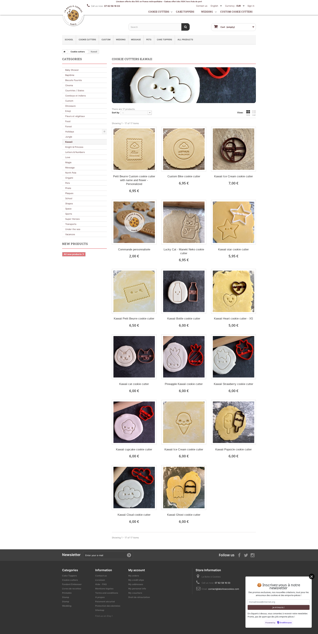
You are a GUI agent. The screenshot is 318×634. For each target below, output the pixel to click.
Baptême (69, 75)
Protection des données (107, 606)
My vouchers (135, 593)
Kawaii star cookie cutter (233, 249)
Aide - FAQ (101, 584)
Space (68, 208)
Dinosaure (70, 106)
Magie (68, 162)
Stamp (65, 597)
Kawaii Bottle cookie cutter (183, 318)
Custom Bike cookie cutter (183, 176)
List (254, 115)
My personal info (137, 588)
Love (67, 157)
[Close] (312, 576)
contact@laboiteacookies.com (223, 589)
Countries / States (74, 90)
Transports (70, 224)
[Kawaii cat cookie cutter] (134, 356)
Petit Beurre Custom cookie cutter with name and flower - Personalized (134, 180)
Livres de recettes (71, 588)
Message (136, 39)
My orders (133, 575)
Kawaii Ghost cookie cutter (183, 514)
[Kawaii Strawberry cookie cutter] (233, 356)
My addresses (135, 584)
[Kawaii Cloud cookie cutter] (134, 487)
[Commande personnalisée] (134, 222)
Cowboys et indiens (75, 95)
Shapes (69, 203)
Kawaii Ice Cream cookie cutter (233, 176)
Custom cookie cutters (236, 11)
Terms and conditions (106, 593)
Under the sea (72, 229)
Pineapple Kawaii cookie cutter (184, 384)
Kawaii (69, 142)
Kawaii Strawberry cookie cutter (233, 384)
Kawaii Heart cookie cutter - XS (233, 318)
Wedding (207, 11)
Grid (248, 115)
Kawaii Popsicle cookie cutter (233, 449)
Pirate (68, 188)
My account (136, 570)
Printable (67, 593)
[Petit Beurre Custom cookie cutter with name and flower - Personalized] (134, 149)
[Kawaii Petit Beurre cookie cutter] (134, 291)
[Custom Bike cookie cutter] (184, 149)
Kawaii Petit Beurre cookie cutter (134, 318)
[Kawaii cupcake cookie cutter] (134, 422)
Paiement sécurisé (105, 601)
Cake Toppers (164, 39)
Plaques (69, 193)
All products (185, 39)
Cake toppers (185, 11)
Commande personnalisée (134, 249)
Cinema (69, 85)
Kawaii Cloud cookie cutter (134, 514)
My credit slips (136, 580)
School (69, 39)
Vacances (70, 234)
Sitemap (99, 610)
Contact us (201, 5)
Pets (148, 39)
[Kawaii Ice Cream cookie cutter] (233, 149)
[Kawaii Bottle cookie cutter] (184, 291)
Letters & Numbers (75, 152)
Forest (68, 126)
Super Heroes (72, 219)
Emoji (68, 111)
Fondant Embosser (72, 584)
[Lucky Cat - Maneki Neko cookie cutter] (184, 222)
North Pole (70, 172)
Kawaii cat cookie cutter (134, 384)
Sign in (250, 5)
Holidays (69, 131)
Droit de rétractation (139, 597)
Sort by (115, 112)
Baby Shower (72, 70)
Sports (68, 213)
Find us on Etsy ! (104, 616)
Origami (69, 177)
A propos (100, 597)
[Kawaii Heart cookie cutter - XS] (233, 291)
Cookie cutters (158, 11)
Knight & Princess (74, 147)
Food (67, 121)
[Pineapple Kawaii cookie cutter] (184, 356)
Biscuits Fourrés (73, 80)
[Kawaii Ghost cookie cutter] (184, 487)
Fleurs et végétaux (75, 116)
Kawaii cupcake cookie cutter (134, 449)
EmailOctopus (286, 623)
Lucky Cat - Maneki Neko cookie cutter (184, 251)
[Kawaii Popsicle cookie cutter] (233, 422)
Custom (106, 39)
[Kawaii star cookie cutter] (233, 222)
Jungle (68, 136)
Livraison (100, 580)
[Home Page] (64, 52)
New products (75, 244)
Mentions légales (104, 588)
